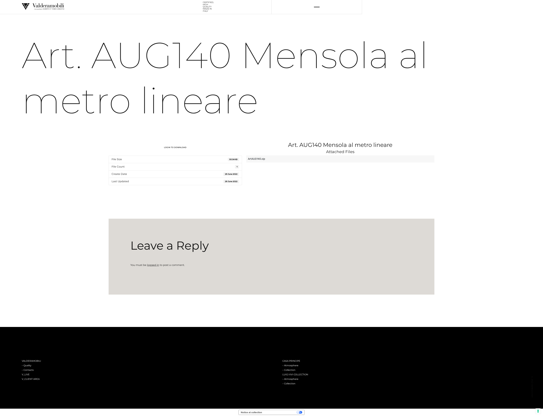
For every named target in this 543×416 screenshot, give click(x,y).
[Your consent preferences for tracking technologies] (538, 411)
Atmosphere (161, 365)
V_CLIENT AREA (31, 379)
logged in (153, 265)
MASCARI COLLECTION (165, 361)
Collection (159, 370)
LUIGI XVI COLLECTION (295, 374)
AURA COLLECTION (163, 374)
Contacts (28, 370)
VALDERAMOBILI (31, 361)
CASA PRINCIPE (291, 361)
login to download (175, 147)
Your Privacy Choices (281, 412)
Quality (27, 365)
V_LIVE (26, 374)
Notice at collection (251, 412)
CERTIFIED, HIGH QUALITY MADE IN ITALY (208, 6)
